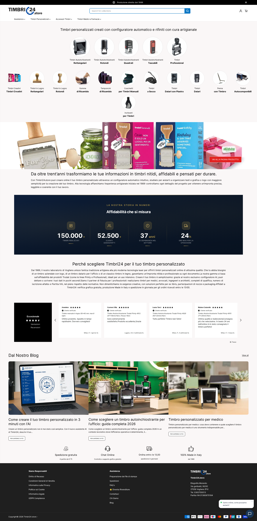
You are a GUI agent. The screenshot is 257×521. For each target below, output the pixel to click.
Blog (112, 502)
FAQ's (112, 485)
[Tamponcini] (105, 78)
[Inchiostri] (128, 102)
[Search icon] (187, 11)
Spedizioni (114, 481)
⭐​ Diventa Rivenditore (120, 489)
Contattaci (114, 494)
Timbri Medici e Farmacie (88, 19)
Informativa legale (36, 494)
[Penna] (220, 78)
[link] (209, 472)
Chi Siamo (114, 498)
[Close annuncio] (246, 2)
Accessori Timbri (63, 19)
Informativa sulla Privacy (39, 485)
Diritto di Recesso (36, 476)
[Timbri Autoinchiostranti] (80, 47)
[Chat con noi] (250, 514)
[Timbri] (177, 47)
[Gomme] (82, 78)
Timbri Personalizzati (40, 19)
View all (245, 355)
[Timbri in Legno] (37, 78)
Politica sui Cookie (37, 489)
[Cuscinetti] (128, 78)
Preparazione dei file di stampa (123, 476)
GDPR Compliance (37, 498)
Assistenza (19, 19)
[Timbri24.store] (25, 10)
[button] (55, 320)
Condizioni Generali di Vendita (42, 481)
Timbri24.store (30, 517)
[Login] (240, 10)
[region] (148, 320)
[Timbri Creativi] (14, 78)
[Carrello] (246, 10)
